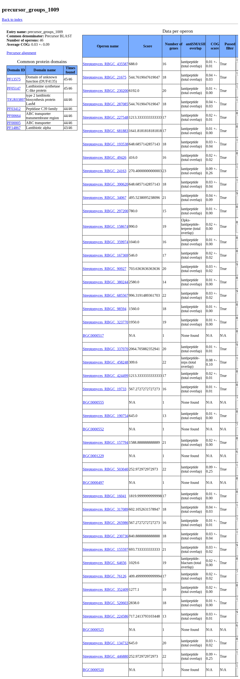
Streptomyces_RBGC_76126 (104, 576)
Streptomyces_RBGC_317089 (105, 509)
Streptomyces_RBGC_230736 (105, 536)
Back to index (12, 20)
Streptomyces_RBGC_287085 (105, 104)
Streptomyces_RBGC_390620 (105, 184)
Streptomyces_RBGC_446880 (105, 656)
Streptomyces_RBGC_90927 (104, 269)
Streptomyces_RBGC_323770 (105, 322)
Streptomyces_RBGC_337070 (105, 349)
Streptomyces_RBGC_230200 (105, 91)
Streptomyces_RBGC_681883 (105, 131)
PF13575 (14, 79)
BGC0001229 (93, 456)
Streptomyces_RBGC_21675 (104, 77)
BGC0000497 (93, 483)
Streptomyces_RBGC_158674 (105, 226)
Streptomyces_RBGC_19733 (104, 389)
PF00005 (14, 123)
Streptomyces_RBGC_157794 (105, 442)
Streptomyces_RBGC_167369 (105, 255)
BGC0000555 (93, 402)
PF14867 (14, 128)
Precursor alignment (21, 53)
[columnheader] (105, 46)
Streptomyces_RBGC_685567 (105, 295)
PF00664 (14, 116)
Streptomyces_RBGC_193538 (105, 144)
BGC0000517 (93, 336)
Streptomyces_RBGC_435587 (105, 64)
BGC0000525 (93, 630)
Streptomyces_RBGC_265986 (105, 523)
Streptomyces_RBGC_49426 (104, 157)
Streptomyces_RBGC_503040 (105, 469)
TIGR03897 (16, 100)
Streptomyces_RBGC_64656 (104, 563)
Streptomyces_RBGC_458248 (105, 362)
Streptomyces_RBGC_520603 (105, 603)
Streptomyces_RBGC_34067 (104, 198)
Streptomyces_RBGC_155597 (105, 549)
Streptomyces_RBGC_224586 (105, 616)
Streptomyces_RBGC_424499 (105, 376)
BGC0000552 (93, 429)
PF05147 (14, 88)
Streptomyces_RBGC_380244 (105, 282)
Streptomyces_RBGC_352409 (105, 590)
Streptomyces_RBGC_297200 (105, 211)
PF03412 (14, 109)
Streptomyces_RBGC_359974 (105, 242)
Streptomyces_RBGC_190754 (105, 416)
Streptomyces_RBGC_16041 (104, 496)
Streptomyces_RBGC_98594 (104, 309)
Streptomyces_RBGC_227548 (105, 117)
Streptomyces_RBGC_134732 (105, 643)
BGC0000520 (93, 670)
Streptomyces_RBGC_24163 (104, 171)
